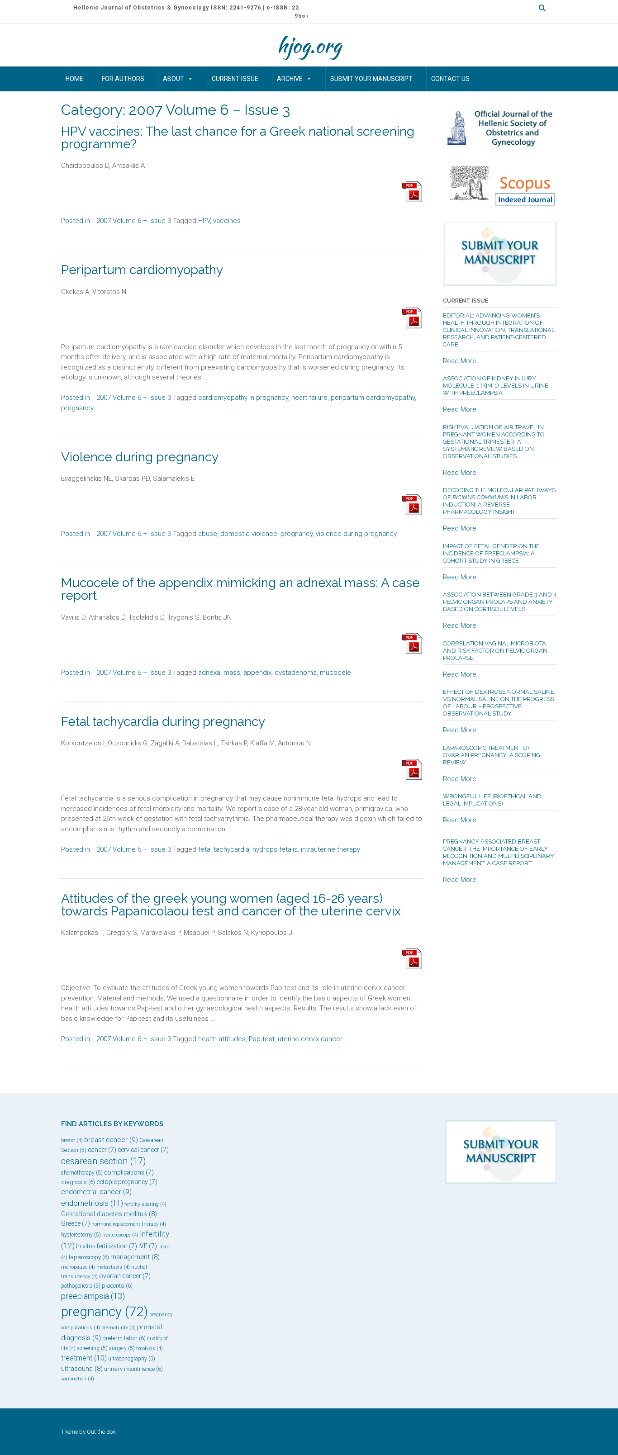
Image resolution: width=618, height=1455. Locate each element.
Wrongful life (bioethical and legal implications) (492, 800)
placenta (117, 1285)
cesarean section (103, 1161)
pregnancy (77, 408)
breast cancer (111, 1140)
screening (92, 1348)
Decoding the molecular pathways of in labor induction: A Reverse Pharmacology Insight (499, 501)
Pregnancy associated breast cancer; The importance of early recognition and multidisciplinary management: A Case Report (498, 852)
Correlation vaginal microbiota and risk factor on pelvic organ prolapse (495, 650)
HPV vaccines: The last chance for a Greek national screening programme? (237, 138)
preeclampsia (93, 1296)
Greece (75, 1223)
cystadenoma (296, 672)
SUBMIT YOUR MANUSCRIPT (371, 78)
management (135, 1257)
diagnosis (78, 1182)
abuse (207, 534)
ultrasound (82, 1369)
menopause (78, 1267)
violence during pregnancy (356, 534)
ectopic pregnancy (126, 1181)
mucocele (335, 672)
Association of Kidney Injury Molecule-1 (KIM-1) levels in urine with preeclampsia (495, 385)
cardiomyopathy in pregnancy (243, 397)
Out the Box (101, 1431)
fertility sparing (145, 1204)
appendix (257, 672)
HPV (204, 221)
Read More (459, 361)
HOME (74, 78)
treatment (84, 1358)
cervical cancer (143, 1149)
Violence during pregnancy (140, 457)
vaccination (77, 1379)
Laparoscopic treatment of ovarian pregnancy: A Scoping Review (491, 755)
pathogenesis (80, 1286)
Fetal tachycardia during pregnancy (163, 721)
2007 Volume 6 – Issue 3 (133, 221)
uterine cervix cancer (310, 1039)
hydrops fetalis (275, 849)
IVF (147, 1246)
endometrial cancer (96, 1192)
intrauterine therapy (330, 849)
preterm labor (124, 1338)
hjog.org (309, 45)
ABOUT (173, 78)
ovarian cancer (125, 1276)
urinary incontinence (133, 1368)
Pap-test (262, 1039)
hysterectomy (81, 1235)
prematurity (118, 1328)
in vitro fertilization (106, 1246)
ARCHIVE (290, 78)
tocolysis (149, 1348)
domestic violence (248, 534)
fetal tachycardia (223, 849)
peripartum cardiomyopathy (373, 397)
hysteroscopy (120, 1235)
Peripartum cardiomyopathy (142, 269)
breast (72, 1140)
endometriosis (92, 1203)
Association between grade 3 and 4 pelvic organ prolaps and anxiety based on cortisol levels (500, 601)
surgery (122, 1348)
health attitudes (222, 1039)
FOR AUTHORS (123, 78)
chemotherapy (82, 1173)
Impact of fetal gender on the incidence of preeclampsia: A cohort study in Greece (491, 553)
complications (129, 1172)
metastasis (113, 1267)
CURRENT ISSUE (235, 78)
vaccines (227, 221)
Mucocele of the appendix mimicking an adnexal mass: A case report (240, 589)
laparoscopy (89, 1257)
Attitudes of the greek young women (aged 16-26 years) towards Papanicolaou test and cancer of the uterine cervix (231, 905)
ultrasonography (131, 1358)
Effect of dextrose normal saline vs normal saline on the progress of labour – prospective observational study (498, 702)
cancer (102, 1149)
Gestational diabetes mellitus (109, 1214)
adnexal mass (219, 672)
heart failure (309, 397)
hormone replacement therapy (128, 1224)
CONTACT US (450, 78)
